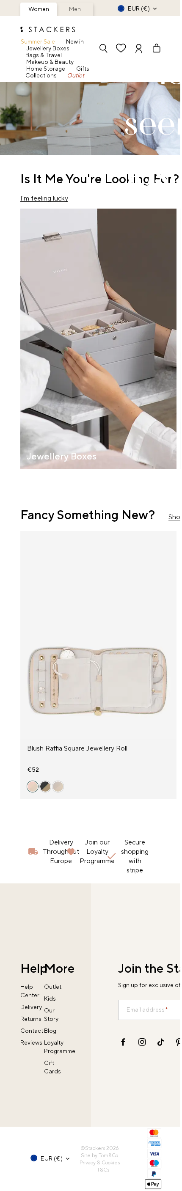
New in (75, 42)
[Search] (103, 49)
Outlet (75, 76)
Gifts (82, 69)
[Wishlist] (121, 49)
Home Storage (45, 69)
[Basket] (153, 49)
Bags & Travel (43, 55)
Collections (41, 76)
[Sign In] (139, 49)
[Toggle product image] (27, 640)
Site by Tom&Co (99, 1155)
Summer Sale (38, 42)
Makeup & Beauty (50, 62)
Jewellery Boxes (48, 49)
